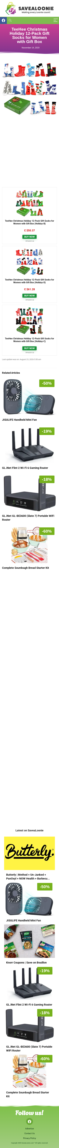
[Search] (10, 20)
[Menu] (55, 20)
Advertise (29, 1128)
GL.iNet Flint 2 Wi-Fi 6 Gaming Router (25, 468)
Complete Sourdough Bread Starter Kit (25, 567)
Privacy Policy (29, 1138)
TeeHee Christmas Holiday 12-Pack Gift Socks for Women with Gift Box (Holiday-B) (29, 222)
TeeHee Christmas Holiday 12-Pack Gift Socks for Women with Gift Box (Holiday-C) (29, 340)
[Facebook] (29, 1121)
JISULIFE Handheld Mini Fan (19, 419)
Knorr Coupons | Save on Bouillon (26, 962)
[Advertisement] (29, 153)
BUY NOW (29, 236)
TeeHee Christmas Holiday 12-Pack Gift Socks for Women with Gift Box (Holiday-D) (29, 281)
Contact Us (29, 1133)
